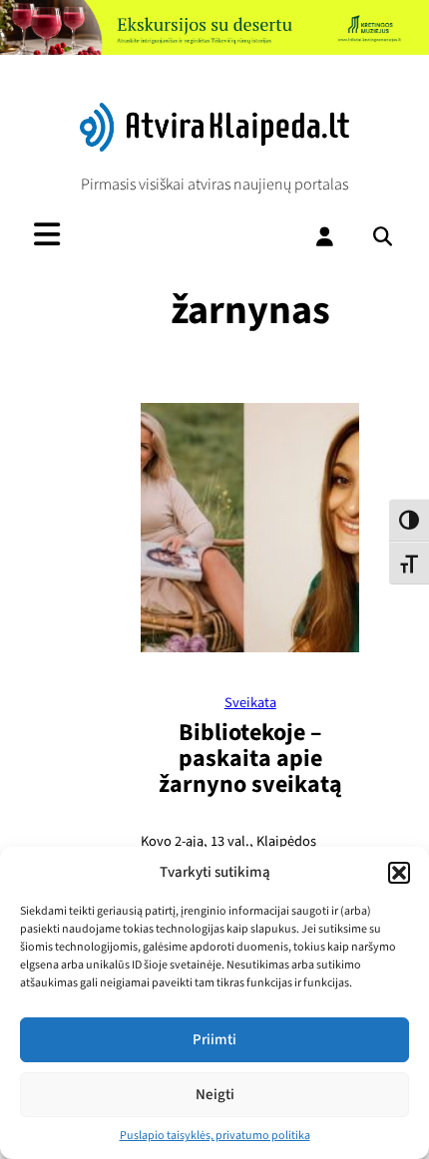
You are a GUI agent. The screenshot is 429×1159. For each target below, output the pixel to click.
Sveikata (250, 702)
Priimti (214, 1039)
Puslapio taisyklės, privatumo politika (215, 1135)
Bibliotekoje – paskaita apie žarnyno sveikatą (250, 758)
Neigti (215, 1094)
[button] (399, 873)
